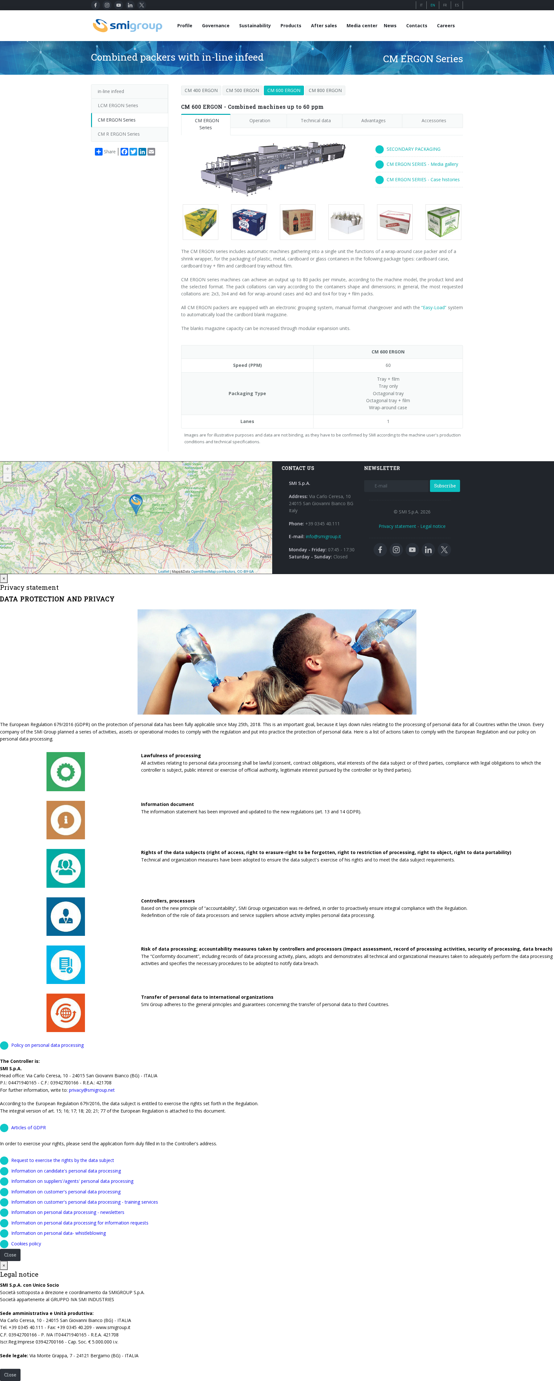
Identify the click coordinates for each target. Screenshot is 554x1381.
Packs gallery (198, 222)
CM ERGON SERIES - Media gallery (422, 164)
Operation (259, 120)
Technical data (316, 120)
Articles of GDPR (28, 1127)
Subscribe (445, 486)
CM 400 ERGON (201, 90)
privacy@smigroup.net (92, 1090)
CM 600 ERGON (283, 90)
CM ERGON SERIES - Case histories (423, 179)
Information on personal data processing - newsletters (67, 1212)
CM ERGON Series (207, 124)
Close (10, 1255)
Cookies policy (26, 1244)
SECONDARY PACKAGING (414, 149)
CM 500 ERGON (242, 90)
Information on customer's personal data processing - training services (84, 1202)
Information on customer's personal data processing (66, 1192)
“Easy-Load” (433, 307)
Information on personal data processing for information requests (79, 1223)
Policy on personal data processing (47, 1045)
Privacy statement (397, 526)
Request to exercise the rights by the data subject (62, 1160)
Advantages (373, 120)
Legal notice (433, 526)
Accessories (434, 120)
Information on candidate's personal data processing (66, 1171)
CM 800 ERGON (325, 90)
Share (110, 151)
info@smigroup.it (323, 536)
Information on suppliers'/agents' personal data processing (72, 1181)
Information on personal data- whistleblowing (58, 1233)
